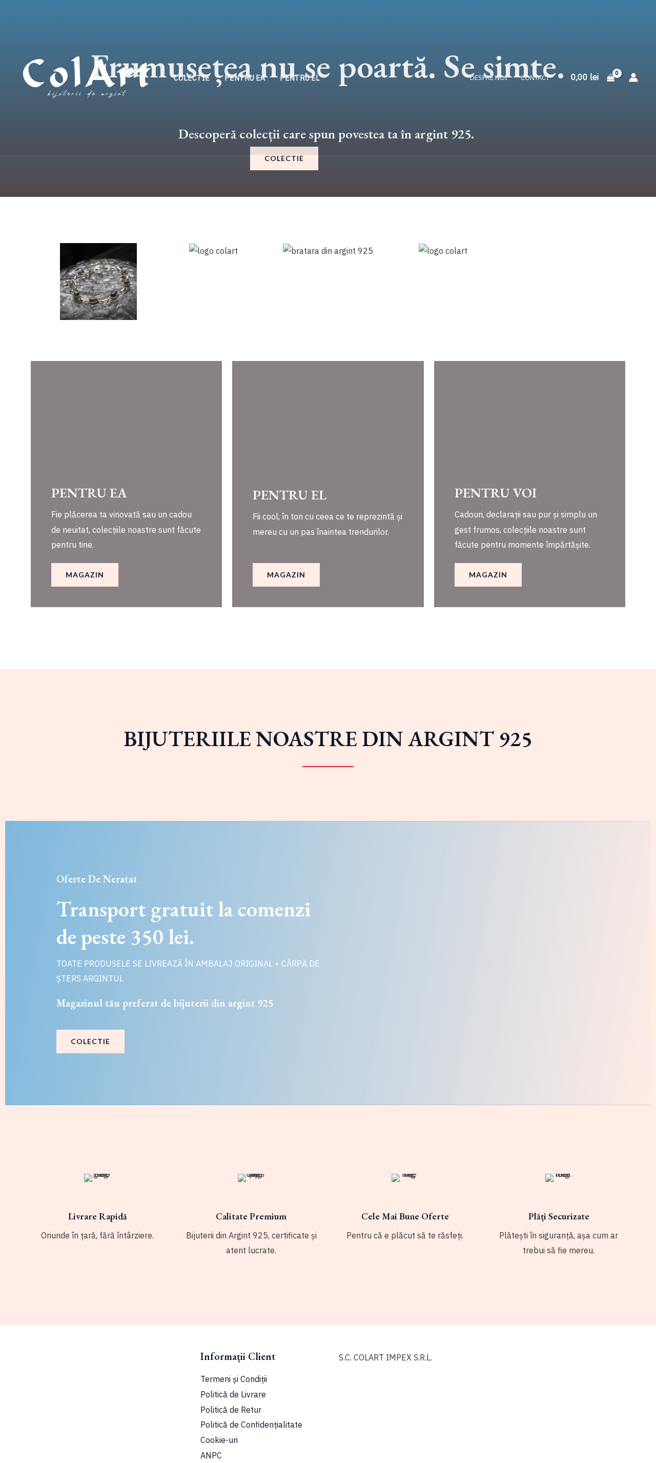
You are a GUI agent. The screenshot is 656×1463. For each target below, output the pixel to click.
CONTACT (535, 77)
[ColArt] (87, 76)
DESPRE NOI (488, 77)
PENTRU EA (244, 78)
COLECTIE (192, 78)
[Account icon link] (633, 77)
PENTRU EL (300, 78)
